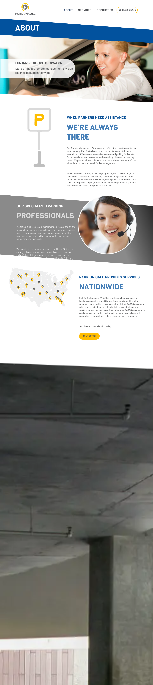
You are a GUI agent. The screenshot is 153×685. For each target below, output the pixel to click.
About (68, 10)
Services (84, 10)
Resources (105, 10)
